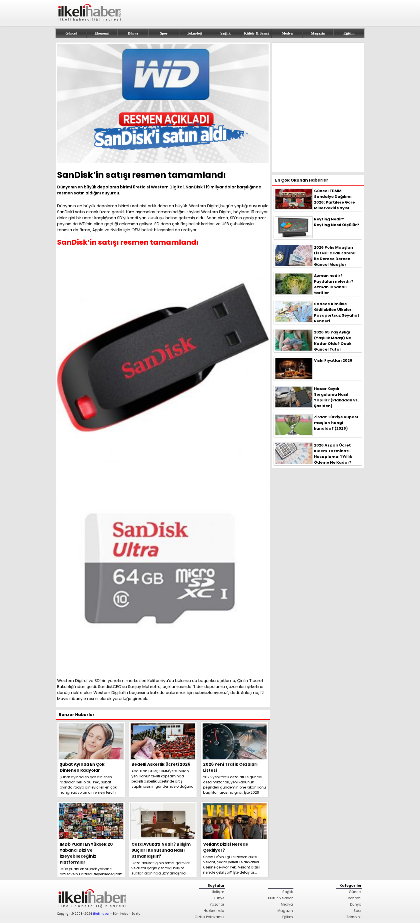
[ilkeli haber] (90, 23)
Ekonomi (102, 33)
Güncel (71, 33)
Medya (287, 33)
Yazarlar (217, 904)
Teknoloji (194, 33)
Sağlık (225, 33)
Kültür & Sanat (256, 33)
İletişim (218, 891)
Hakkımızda (214, 910)
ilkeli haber (101, 914)
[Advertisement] (318, 107)
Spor (164, 33)
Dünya (133, 33)
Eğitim (349, 33)
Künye (219, 898)
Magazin (318, 33)
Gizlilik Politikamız (209, 916)
